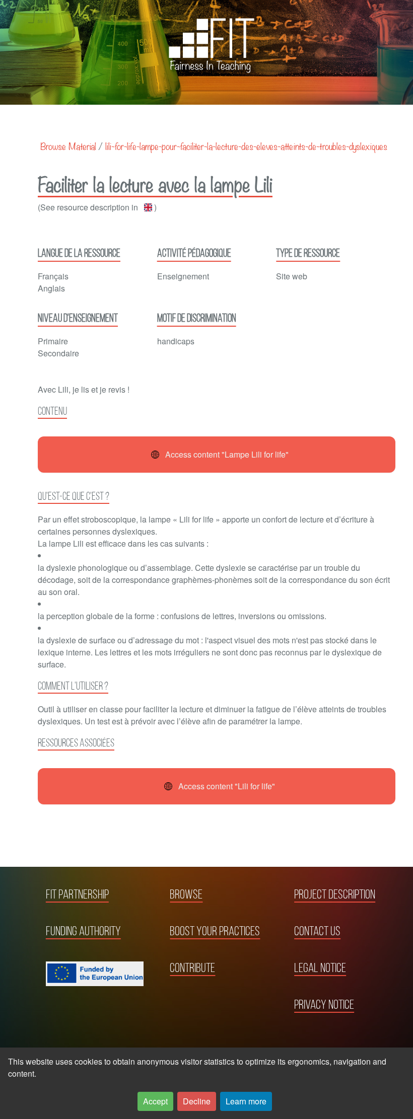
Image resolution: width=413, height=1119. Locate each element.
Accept (155, 1101)
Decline (197, 1101)
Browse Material (68, 145)
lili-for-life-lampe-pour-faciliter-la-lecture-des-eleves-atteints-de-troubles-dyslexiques (246, 145)
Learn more (246, 1101)
